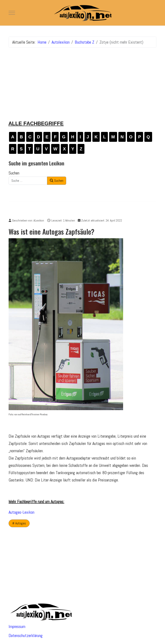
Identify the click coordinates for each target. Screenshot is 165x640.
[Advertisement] (82, 81)
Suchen (14, 173)
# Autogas (19, 523)
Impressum (17, 626)
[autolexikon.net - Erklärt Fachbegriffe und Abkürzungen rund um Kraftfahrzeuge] (82, 12)
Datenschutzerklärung (26, 635)
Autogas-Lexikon (21, 512)
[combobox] (28, 181)
